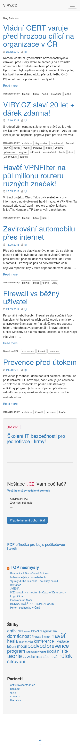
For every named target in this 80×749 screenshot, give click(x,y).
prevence (56, 94)
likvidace (37, 147)
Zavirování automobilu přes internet (39, 232)
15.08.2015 (12, 244)
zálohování (10, 156)
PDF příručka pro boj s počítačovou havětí (36, 546)
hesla (45, 94)
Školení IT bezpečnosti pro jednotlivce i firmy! (36, 438)
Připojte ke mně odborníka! (27, 520)
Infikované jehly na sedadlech (28, 577)
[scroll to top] (40, 740)
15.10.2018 (12, 120)
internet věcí (26, 641)
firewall (26, 94)
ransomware (36, 651)
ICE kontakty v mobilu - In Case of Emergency (38, 592)
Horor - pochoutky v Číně (25, 607)
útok (71, 152)
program (22, 152)
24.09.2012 (12, 309)
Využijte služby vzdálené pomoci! (28, 490)
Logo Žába (16, 596)
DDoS (35, 631)
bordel (27, 631)
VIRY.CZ (10, 5)
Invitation (15, 585)
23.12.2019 (12, 52)
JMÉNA (14, 588)
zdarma (24, 156)
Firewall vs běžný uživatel (31, 297)
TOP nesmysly (25, 567)
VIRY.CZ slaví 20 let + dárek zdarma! (38, 108)
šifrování (35, 152)
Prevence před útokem (40, 361)
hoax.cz (15, 689)
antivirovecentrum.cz (22, 685)
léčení (26, 147)
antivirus (27, 143)
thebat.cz (15, 700)
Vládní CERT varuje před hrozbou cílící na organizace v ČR (38, 35)
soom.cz (15, 696)
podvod (59, 147)
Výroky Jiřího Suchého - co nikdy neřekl (34, 581)
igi (25, 52)
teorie (68, 94)
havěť (7, 147)
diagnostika (41, 143)
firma (36, 94)
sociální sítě (49, 152)
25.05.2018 (12, 191)
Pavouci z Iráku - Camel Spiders (29, 573)
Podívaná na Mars (21, 600)
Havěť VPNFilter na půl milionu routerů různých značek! (34, 175)
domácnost (57, 143)
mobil (49, 147)
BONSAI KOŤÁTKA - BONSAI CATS (32, 604)
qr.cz (13, 692)
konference (44, 641)
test (24, 657)
